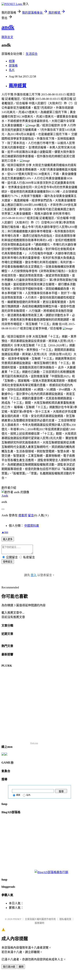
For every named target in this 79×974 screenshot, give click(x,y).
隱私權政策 (65, 919)
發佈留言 (7, 561)
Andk (4, 495)
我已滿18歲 (9, 966)
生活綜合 (31, 53)
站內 (28, 795)
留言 (31, 515)
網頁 (18, 795)
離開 (21, 966)
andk (7, 27)
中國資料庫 (31, 525)
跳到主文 (7, 37)
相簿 (12, 61)
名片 (12, 70)
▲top (4, 532)
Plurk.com (34, 743)
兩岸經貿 (17, 85)
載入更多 (7, 539)
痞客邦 (22, 515)
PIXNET (17, 919)
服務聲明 (39, 923)
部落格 (13, 65)
